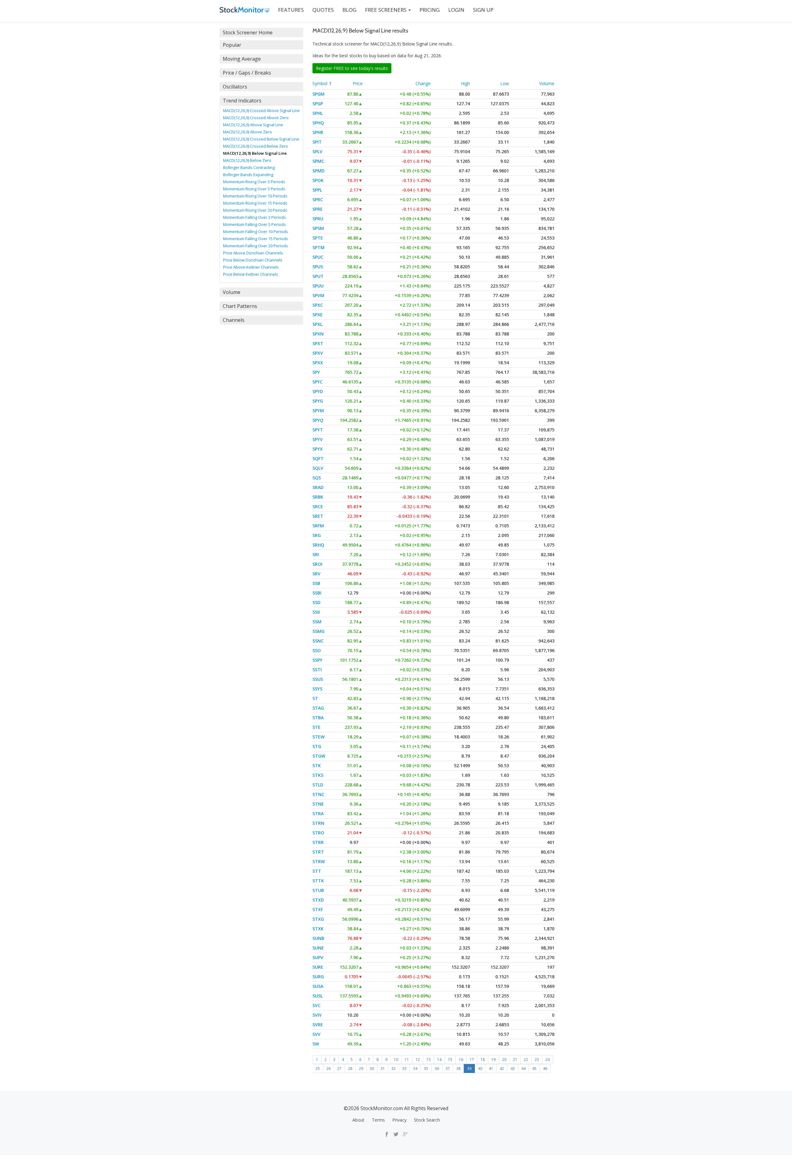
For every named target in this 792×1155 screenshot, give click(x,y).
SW (315, 1044)
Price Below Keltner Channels (250, 274)
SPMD (318, 171)
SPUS (317, 267)
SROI (317, 564)
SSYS (317, 689)
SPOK (318, 180)
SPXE (317, 315)
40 (480, 1068)
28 (350, 1068)
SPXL (317, 324)
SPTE (317, 238)
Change (423, 83)
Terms (378, 1120)
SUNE (318, 948)
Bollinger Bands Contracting (249, 167)
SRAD (318, 487)
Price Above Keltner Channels (251, 267)
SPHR (317, 132)
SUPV (317, 957)
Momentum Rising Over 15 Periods (255, 203)
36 (437, 1068)
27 (339, 1068)
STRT (318, 852)
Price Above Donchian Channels (253, 253)
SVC (316, 1005)
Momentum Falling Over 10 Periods (255, 231)
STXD (318, 900)
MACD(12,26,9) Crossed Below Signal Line (261, 139)
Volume (546, 83)
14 (439, 1059)
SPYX (317, 449)
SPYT (317, 430)
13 (428, 1059)
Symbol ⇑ (322, 83)
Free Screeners (386, 9)
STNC (318, 794)
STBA (318, 717)
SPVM (318, 295)
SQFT (318, 458)
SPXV (317, 353)
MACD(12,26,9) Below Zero (247, 160)
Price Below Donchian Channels (252, 260)
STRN (318, 823)
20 (504, 1059)
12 (417, 1059)
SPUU (318, 286)
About (358, 1120)
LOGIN (456, 9)
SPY (316, 372)
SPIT (317, 142)
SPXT (317, 343)
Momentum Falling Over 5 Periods (254, 224)
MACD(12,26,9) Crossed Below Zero (255, 146)
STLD (317, 785)
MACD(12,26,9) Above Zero (247, 132)
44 (523, 1068)
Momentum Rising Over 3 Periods (254, 181)
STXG (318, 919)
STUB (318, 890)
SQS (316, 478)
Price (358, 83)
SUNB (318, 938)
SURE (317, 967)
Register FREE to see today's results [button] (352, 68)
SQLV (317, 468)
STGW (318, 756)
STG (316, 746)
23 (537, 1059)
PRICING (430, 9)
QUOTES (323, 9)
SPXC (317, 305)
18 (482, 1059)
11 (407, 1059)
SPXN (318, 334)
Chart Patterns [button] (240, 306)
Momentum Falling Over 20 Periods (255, 246)
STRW (318, 861)
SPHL (317, 113)
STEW (318, 737)
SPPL (317, 190)
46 (545, 1068)
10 (396, 1059)
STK (316, 765)
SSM (316, 622)
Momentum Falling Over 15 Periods (255, 238)
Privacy (399, 1120)
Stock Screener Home (248, 32)
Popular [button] (232, 44)
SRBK (317, 497)
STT (316, 871)
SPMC (318, 161)
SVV (316, 1034)
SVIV (317, 1015)
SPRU (317, 219)
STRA (318, 813)
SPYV (317, 439)
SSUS (317, 679)
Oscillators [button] (235, 86)
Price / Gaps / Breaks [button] (247, 72)
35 (426, 1068)
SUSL (317, 996)
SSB (316, 583)
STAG (318, 708)
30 (372, 1068)
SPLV (317, 151)
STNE (318, 804)
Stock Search (427, 1120)
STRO (318, 833)
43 (512, 1068)
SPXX (317, 363)
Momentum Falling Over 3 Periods (254, 217)
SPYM (318, 410)
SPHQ (318, 123)
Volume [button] (231, 292)
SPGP (317, 103)
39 (469, 1068)
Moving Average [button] (242, 58)
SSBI (316, 593)
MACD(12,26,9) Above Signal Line (253, 125)
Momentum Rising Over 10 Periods (255, 196)
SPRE (317, 209)
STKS (317, 775)
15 (450, 1059)
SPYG (317, 401)
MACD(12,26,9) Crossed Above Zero (256, 117)
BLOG (349, 9)
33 (404, 1068)
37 (448, 1068)
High (465, 83)
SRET (317, 516)
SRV (316, 574)
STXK (318, 929)
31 (383, 1068)
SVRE (317, 1024)
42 (502, 1068)
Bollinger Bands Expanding (248, 174)
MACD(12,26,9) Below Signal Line (255, 153)
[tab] (261, 32)
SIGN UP (483, 9)
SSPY (317, 660)
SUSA (317, 986)
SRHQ (318, 545)
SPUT (318, 276)
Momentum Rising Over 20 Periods (255, 210)
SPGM (318, 94)
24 (547, 1059)
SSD (316, 602)
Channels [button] (233, 320)
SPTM (318, 247)
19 (493, 1059)
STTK (318, 881)
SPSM (318, 228)
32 (393, 1068)
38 (458, 1068)
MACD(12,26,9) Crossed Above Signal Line (261, 110)
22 (526, 1059)
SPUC (317, 257)
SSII (316, 612)
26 (328, 1068)
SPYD (317, 391)
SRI (315, 554)
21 (515, 1059)
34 (415, 1068)
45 (534, 1068)
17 (472, 1059)
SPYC (317, 382)
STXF (317, 909)
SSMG (318, 631)
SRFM (318, 526)
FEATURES (291, 9)
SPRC (317, 199)
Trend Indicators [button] (242, 100)
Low (504, 83)
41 (491, 1068)
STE (316, 727)
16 (461, 1059)
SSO (316, 650)
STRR (318, 842)
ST (315, 698)
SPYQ (317, 420)
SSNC (318, 641)
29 (361, 1068)
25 (318, 1068)
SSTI (317, 670)
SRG (316, 535)
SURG (318, 977)
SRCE (317, 506)
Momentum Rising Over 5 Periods (254, 189)
